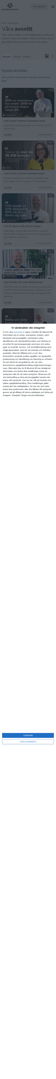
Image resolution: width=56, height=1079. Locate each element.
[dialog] (28, 701)
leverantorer (19, 332)
